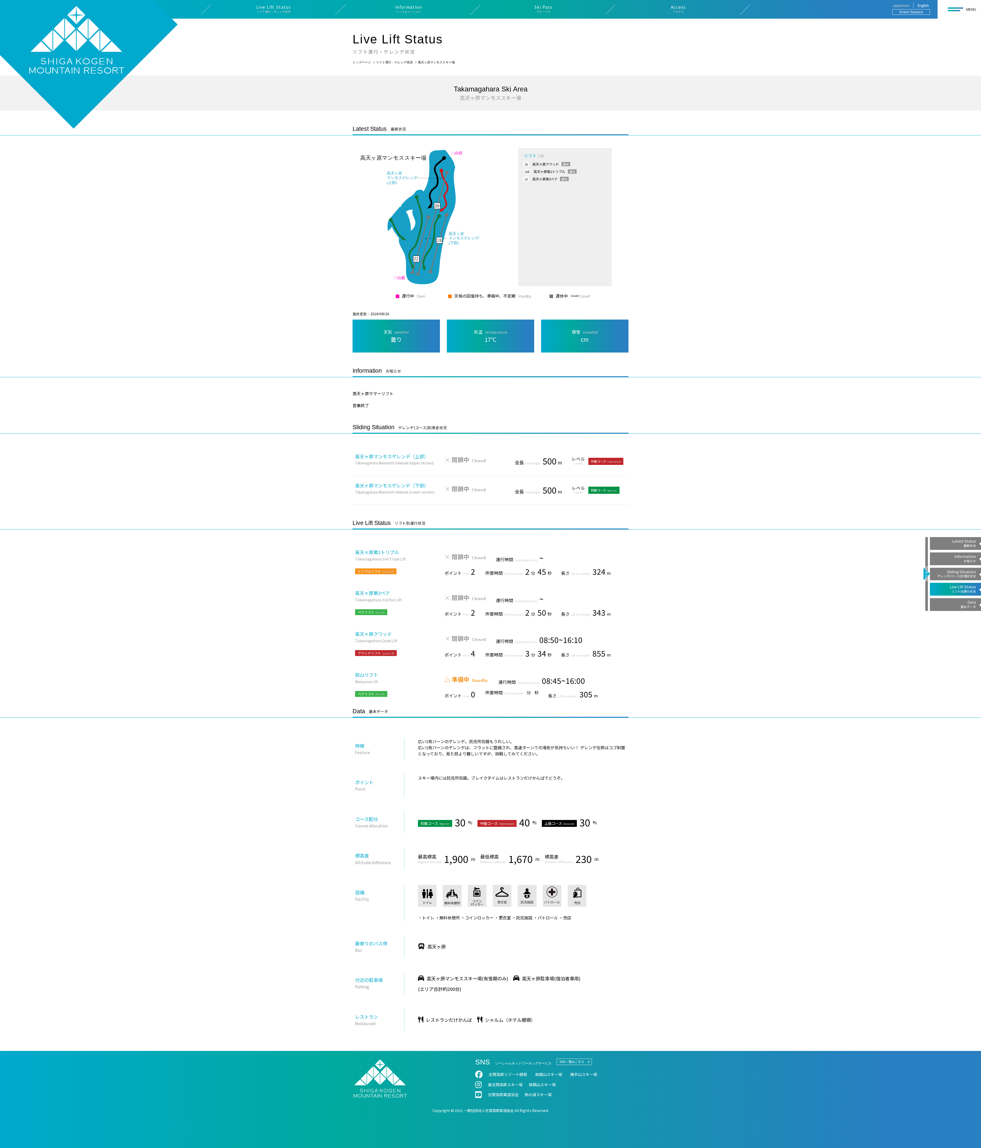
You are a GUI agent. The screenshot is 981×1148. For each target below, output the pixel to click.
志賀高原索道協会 (503, 1094)
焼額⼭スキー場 (548, 1074)
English (923, 5)
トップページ (362, 62)
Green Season (911, 11)
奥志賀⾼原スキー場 (505, 1084)
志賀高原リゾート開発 (508, 1074)
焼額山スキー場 (542, 1084)
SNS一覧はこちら (571, 1061)
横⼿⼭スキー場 (583, 1074)
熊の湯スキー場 (538, 1094)
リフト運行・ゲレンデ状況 (394, 62)
